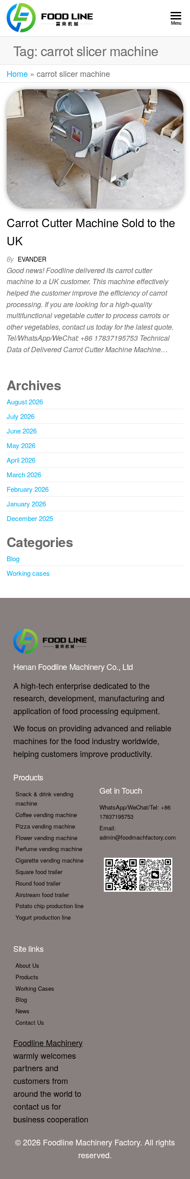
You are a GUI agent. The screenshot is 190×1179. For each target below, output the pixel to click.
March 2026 (24, 474)
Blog (13, 558)
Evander (32, 259)
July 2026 (20, 416)
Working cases (28, 573)
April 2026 (21, 459)
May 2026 (21, 445)
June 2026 (22, 430)
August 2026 (25, 401)
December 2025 (30, 518)
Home (17, 73)
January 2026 (26, 503)
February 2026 (28, 489)
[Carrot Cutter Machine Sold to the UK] (95, 147)
